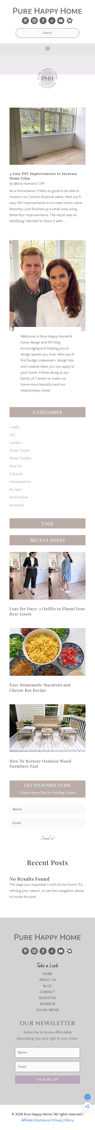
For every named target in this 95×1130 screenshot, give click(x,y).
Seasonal (17, 505)
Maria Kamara (25, 184)
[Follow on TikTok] (51, 20)
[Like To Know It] (69, 20)
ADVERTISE (47, 998)
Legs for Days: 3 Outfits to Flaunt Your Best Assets (47, 611)
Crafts (14, 427)
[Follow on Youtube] (60, 20)
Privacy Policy (63, 1120)
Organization (20, 481)
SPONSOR (47, 1004)
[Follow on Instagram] (34, 20)
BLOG (47, 986)
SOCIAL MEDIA (47, 1010)
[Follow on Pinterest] (25, 20)
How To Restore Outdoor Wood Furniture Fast (40, 763)
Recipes (16, 489)
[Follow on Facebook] (43, 20)
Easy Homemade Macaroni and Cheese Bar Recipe (40, 687)
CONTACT (47, 992)
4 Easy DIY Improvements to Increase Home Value (43, 176)
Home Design (20, 458)
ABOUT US (47, 980)
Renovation (19, 497)
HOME (47, 974)
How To (16, 466)
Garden (15, 442)
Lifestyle (16, 473)
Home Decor (20, 450)
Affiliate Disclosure (35, 1120)
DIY (42, 184)
